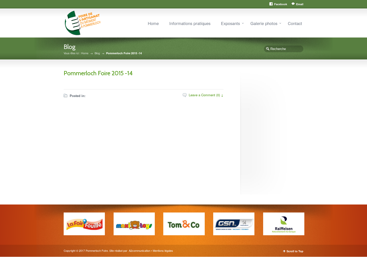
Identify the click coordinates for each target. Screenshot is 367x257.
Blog (97, 53)
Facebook (280, 4)
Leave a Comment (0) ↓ (206, 94)
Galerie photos (263, 23)
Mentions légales (163, 250)
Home (153, 23)
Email (299, 4)
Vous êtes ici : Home (76, 53)
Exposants (230, 23)
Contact (295, 23)
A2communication (139, 250)
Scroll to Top (295, 251)
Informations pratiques (189, 23)
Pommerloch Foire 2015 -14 (98, 73)
